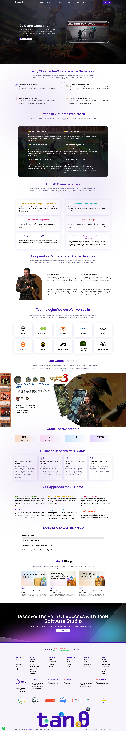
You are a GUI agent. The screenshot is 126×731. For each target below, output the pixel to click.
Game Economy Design (35, 668)
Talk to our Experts (25, 39)
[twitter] (16, 691)
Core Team (104, 661)
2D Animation (33, 669)
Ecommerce (51, 664)
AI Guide (85, 661)
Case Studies (69, 2)
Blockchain (18, 663)
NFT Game (32, 664)
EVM (17, 661)
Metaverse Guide (87, 664)
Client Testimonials (106, 664)
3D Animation (33, 671)
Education (51, 659)
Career (103, 673)
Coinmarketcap (70, 668)
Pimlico (68, 659)
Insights (85, 659)
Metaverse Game (33, 663)
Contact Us (107, 2)
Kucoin (68, 666)
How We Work (105, 669)
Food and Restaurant (53, 668)
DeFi (17, 669)
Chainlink (69, 664)
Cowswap (69, 663)
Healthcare (51, 666)
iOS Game (32, 661)
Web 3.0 (17, 666)
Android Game (33, 659)
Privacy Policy (95, 729)
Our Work (104, 663)
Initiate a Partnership (63, 630)
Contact (103, 671)
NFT (17, 659)
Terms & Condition (86, 729)
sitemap (109, 729)
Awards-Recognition (88, 668)
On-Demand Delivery (53, 661)
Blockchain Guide (87, 666)
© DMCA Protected (39, 729)
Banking (50, 663)
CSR (103, 668)
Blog (78, 2)
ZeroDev (69, 661)
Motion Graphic (33, 673)
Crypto (17, 668)
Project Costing (105, 666)
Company (104, 659)
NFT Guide (86, 663)
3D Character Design (34, 666)
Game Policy (103, 729)
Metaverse (18, 664)
